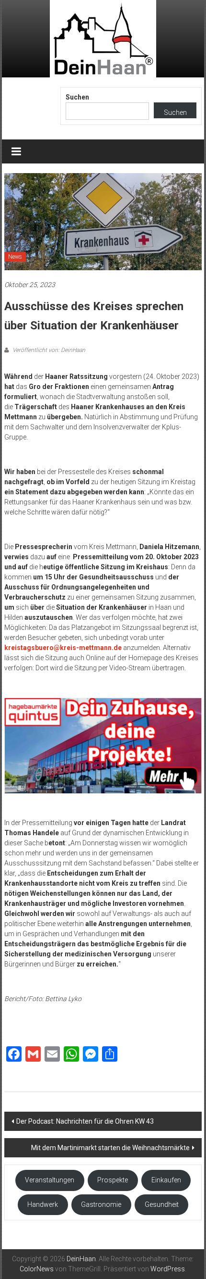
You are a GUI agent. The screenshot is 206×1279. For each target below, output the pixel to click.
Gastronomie (101, 1204)
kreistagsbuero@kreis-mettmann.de (63, 648)
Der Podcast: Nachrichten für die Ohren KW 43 (85, 1121)
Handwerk (42, 1204)
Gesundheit (162, 1204)
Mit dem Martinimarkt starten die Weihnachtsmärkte (110, 1148)
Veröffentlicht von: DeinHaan (48, 350)
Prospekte (112, 1180)
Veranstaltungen (49, 1180)
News (15, 256)
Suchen (77, 97)
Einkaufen (166, 1180)
